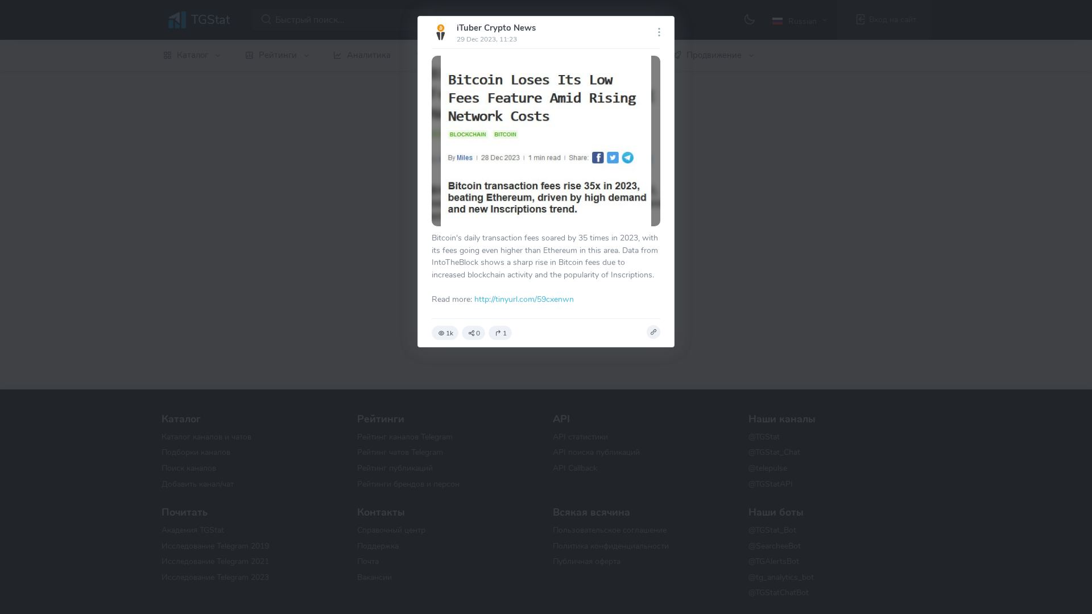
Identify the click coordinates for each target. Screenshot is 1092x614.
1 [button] (505, 333)
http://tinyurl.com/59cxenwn (524, 299)
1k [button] (449, 333)
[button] (653, 332)
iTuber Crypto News (496, 28)
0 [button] (478, 333)
